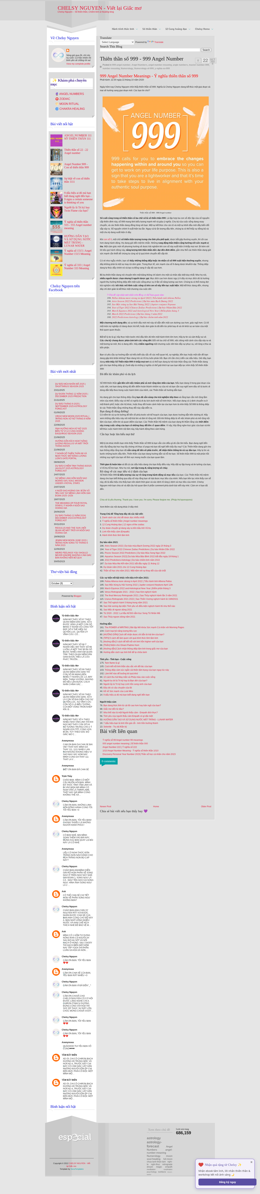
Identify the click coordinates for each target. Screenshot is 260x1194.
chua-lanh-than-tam (156, 1161)
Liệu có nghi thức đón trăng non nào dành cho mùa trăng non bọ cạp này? (78, 856)
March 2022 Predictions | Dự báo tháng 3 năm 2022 (137, 313)
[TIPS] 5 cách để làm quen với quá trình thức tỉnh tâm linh (130, 638)
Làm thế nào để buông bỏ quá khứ (121, 673)
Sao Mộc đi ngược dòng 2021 (117, 609)
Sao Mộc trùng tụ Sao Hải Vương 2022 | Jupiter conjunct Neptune (144, 304)
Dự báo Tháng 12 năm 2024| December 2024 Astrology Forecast (70, 518)
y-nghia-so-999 (162, 68)
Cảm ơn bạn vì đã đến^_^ (77, 985)
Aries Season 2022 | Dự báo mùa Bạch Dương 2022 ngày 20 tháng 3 (138, 546)
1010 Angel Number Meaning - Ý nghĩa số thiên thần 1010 (130, 750)
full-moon (167, 1159)
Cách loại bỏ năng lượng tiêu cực (121, 631)
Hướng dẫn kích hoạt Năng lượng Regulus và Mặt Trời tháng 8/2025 (71, 443)
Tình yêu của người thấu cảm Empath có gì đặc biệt (128, 716)
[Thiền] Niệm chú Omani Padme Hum (121, 645)
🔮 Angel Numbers (69, 93)
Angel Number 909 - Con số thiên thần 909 (76, 166)
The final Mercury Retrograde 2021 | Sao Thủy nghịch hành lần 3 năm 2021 (141, 595)
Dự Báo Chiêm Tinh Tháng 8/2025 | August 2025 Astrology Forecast (73, 468)
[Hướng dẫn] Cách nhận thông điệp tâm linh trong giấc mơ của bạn (135, 648)
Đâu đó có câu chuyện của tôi (117, 687)
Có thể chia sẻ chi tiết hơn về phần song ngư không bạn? (76, 897)
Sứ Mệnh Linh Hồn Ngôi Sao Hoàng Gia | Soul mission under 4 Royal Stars (71, 480)
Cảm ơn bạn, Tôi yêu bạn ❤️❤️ (77, 1022)
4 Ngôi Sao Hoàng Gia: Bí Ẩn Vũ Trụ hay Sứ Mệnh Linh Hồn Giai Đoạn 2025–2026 (72, 493)
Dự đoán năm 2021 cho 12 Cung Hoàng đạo (124, 567)
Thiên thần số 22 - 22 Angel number (76, 151)
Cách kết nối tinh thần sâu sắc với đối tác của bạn (128, 666)
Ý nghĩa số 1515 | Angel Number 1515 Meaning (77, 252)
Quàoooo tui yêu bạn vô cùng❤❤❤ (77, 1047)
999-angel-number (121, 65)
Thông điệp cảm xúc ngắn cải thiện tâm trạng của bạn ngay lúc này (137, 670)
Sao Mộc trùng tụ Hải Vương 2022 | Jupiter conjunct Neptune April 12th (139, 585)
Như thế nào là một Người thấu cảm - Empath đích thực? (130, 712)
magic (159, 1167)
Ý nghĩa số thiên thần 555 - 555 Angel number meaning (78, 225)
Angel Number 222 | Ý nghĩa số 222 (120, 747)
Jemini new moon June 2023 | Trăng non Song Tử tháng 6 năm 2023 (71, 543)
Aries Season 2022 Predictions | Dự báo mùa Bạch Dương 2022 (142, 301)
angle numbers (180, 65)
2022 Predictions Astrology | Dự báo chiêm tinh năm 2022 (140, 317)
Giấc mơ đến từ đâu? (113, 709)
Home (156, 806)
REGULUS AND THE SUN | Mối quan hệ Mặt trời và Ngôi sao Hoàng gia (72, 530)
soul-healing (153, 1158)
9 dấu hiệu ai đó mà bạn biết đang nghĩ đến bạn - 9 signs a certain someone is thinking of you (78, 197)
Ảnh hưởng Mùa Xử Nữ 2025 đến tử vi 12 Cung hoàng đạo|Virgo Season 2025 (71, 431)
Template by (72, 1169)
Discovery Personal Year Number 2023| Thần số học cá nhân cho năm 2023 (139, 754)
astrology (154, 1138)
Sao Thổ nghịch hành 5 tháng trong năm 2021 (125, 602)
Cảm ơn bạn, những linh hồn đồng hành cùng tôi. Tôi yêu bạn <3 (78, 807)
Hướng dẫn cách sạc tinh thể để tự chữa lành (125, 652)
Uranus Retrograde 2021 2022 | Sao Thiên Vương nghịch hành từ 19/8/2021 (141, 599)
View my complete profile (78, 64)
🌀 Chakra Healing (70, 108)
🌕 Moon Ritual (67, 103)
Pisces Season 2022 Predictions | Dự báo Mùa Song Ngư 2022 (135, 553)
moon (169, 1155)
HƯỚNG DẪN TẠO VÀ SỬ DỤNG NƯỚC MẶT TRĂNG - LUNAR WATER (138, 719)
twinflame (162, 1172)
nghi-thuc (155, 1164)
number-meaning (111, 68)
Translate (158, 42)
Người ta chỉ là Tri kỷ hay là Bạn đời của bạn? (125, 680)
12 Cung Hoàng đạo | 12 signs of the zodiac (123, 524)
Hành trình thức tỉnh (121, 29)
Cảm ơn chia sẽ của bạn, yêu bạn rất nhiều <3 (77, 974)
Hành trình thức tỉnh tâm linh (115, 535)
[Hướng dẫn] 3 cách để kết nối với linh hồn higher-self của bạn (133, 641)
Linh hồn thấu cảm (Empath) (115, 531)
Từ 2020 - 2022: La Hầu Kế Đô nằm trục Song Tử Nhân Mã (131, 613)
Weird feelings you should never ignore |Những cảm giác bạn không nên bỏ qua (73, 555)
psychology (152, 1172)
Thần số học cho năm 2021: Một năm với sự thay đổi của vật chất (134, 570)
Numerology (127, 68)
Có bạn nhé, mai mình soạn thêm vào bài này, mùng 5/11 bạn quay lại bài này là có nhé (78, 839)
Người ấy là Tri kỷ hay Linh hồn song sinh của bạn (127, 684)
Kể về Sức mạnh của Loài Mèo (118, 691)
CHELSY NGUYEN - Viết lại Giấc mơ (99, 8)
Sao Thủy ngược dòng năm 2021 (119, 617)
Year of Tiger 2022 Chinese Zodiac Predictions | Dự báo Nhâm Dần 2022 (147, 307)
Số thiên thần (148, 29)
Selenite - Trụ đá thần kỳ (115, 726)
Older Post (206, 806)
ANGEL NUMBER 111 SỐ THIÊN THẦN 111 (78, 137)
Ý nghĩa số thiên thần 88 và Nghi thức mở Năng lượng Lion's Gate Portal (71, 456)
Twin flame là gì (112, 663)
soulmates (168, 1169)
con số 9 (108, 239)
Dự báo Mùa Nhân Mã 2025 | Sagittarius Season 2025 (70, 385)
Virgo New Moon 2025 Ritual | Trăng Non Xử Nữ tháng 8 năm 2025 (73, 418)
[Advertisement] (128, 1141)
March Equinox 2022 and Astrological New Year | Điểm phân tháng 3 (145, 310)
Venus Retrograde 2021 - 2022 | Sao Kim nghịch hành (131, 592)
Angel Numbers (139, 65)
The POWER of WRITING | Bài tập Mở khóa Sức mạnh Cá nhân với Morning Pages (144, 627)
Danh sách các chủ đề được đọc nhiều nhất (123, 517)
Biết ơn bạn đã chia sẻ (76, 769)
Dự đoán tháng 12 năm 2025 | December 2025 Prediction (71, 395)
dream (150, 1167)
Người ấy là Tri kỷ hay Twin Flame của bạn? (77, 209)
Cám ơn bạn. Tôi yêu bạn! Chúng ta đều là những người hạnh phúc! (77, 822)
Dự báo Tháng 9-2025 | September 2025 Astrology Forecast (71, 406)
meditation (151, 1169)
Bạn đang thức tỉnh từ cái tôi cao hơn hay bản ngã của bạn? (132, 705)
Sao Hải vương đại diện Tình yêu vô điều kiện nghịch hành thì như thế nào (139, 606)
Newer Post (105, 806)
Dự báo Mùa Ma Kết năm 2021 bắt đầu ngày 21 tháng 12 (132, 563)
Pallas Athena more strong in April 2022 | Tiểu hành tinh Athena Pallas (146, 298)
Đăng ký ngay (227, 1182)
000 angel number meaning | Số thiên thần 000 (125, 743)
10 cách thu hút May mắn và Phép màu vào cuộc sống (129, 677)
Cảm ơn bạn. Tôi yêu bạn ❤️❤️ (77, 961)
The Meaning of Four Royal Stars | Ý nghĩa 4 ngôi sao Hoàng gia (71, 505)
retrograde (167, 1164)
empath (168, 1167)
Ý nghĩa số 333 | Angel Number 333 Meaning (77, 267)
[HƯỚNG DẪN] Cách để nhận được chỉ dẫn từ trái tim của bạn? (133, 634)
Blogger (77, 596)
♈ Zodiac (62, 98)
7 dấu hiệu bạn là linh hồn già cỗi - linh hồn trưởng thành (130, 723)
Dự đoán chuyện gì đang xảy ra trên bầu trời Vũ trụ (126, 528)
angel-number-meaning (160, 65)
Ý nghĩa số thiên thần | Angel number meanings (125, 521)
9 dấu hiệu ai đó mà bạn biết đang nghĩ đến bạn (126, 695)
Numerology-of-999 (144, 68)
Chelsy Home (201, 29)
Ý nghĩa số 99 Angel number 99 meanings (123, 740)
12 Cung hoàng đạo (174, 29)
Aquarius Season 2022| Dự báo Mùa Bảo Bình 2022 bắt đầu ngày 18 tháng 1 (142, 556)
